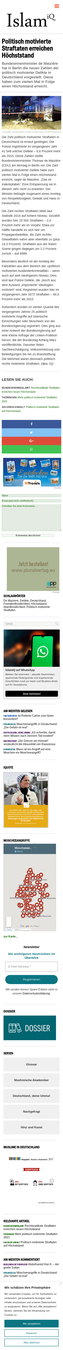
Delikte (24, 600)
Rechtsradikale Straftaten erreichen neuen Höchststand (31, 389)
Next (50, 1180)
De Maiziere (11, 600)
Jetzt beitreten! (32, 693)
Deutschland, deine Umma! (31, 1096)
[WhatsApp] (31, 449)
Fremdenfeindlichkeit (17, 603)
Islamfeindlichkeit (14, 606)
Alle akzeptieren (31, 1323)
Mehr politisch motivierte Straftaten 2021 (29, 399)
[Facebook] (31, 424)
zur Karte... (11, 936)
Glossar (31, 1064)
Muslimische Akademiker (31, 1080)
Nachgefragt (31, 1111)
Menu (57, 5)
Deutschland (38, 600)
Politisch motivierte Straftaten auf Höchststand (30, 408)
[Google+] (31, 441)
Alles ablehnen (31, 1342)
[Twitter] (31, 432)
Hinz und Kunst (31, 1127)
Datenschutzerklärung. (37, 993)
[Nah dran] (60, 1283)
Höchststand (39, 603)
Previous (10, 1180)
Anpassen (31, 1333)
